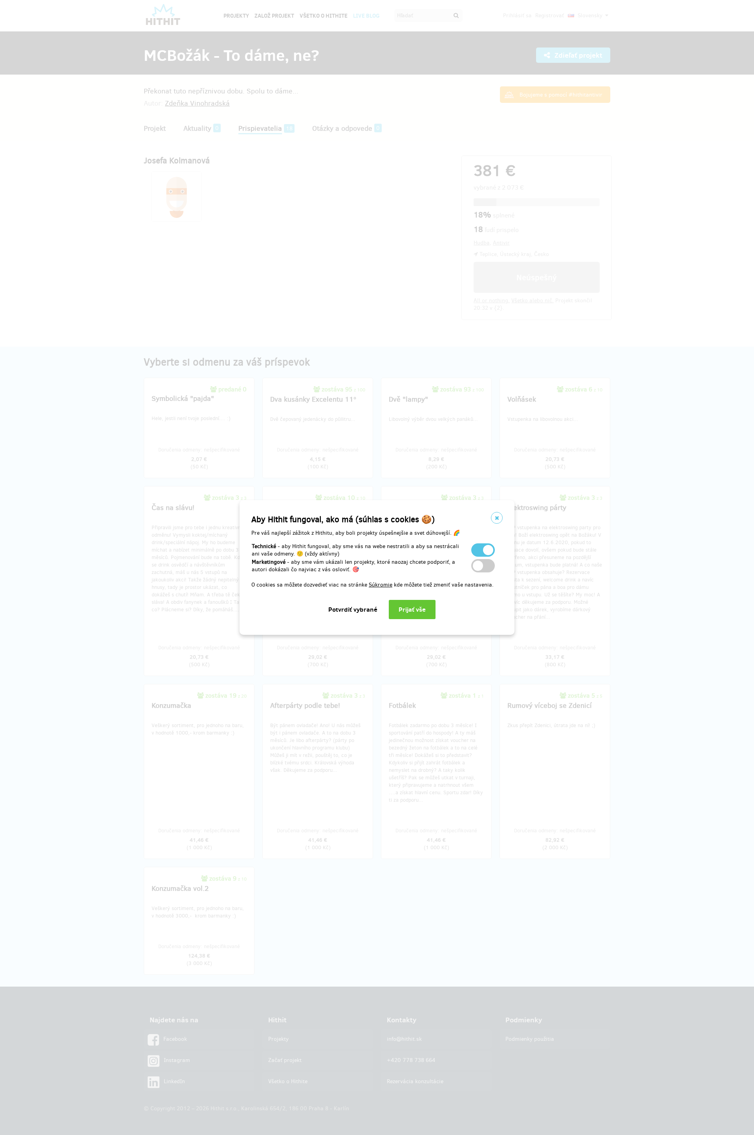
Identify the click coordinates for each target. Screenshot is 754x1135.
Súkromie (380, 585)
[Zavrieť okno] (497, 518)
